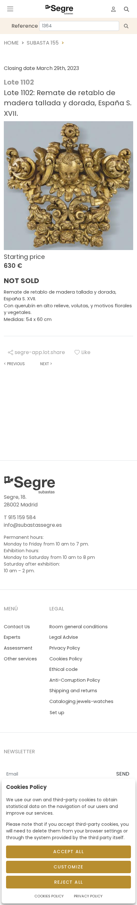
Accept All (68, 851)
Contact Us (17, 626)
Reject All (68, 882)
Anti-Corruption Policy (74, 680)
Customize (68, 867)
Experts (12, 637)
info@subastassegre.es (33, 525)
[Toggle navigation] (10, 9)
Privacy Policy (64, 648)
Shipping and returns (73, 690)
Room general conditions (78, 626)
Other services (20, 659)
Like (85, 352)
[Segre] (59, 9)
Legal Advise (63, 637)
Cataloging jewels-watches (81, 701)
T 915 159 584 (20, 517)
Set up (57, 712)
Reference (24, 26)
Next (46, 363)
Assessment (18, 648)
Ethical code (63, 669)
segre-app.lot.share (40, 352)
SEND (122, 773)
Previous (14, 363)
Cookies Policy (65, 659)
